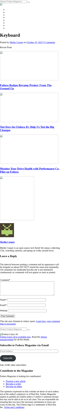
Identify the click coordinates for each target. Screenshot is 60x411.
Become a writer (13, 384)
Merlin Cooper (16, 42)
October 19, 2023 (35, 42)
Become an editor (14, 386)
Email (3, 305)
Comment (5, 280)
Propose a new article (15, 381)
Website (3, 310)
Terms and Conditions (14, 407)
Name (3, 299)
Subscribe (7, 358)
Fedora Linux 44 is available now (15, 337)
